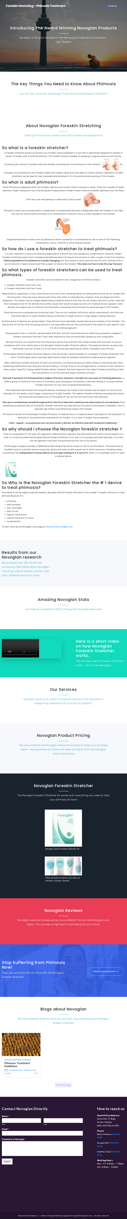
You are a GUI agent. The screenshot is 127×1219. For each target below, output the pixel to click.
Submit (7, 1161)
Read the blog (63, 1085)
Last (45, 1124)
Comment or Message (13, 1139)
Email (5, 1129)
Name (5, 1116)
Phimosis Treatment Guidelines (17, 1060)
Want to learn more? (105, 971)
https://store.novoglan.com (59, 527)
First (3, 1124)
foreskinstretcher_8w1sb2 (19, 1070)
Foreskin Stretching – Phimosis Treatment (35, 6)
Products (112, 6)
